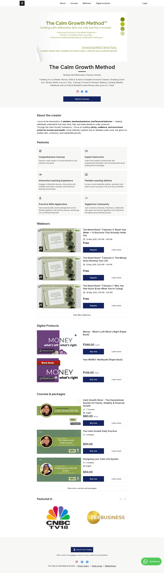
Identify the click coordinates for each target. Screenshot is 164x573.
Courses (74, 3)
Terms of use (97, 566)
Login (144, 3)
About (62, 3)
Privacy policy (83, 566)
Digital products (103, 3)
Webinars (87, 3)
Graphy (73, 555)
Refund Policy (110, 566)
